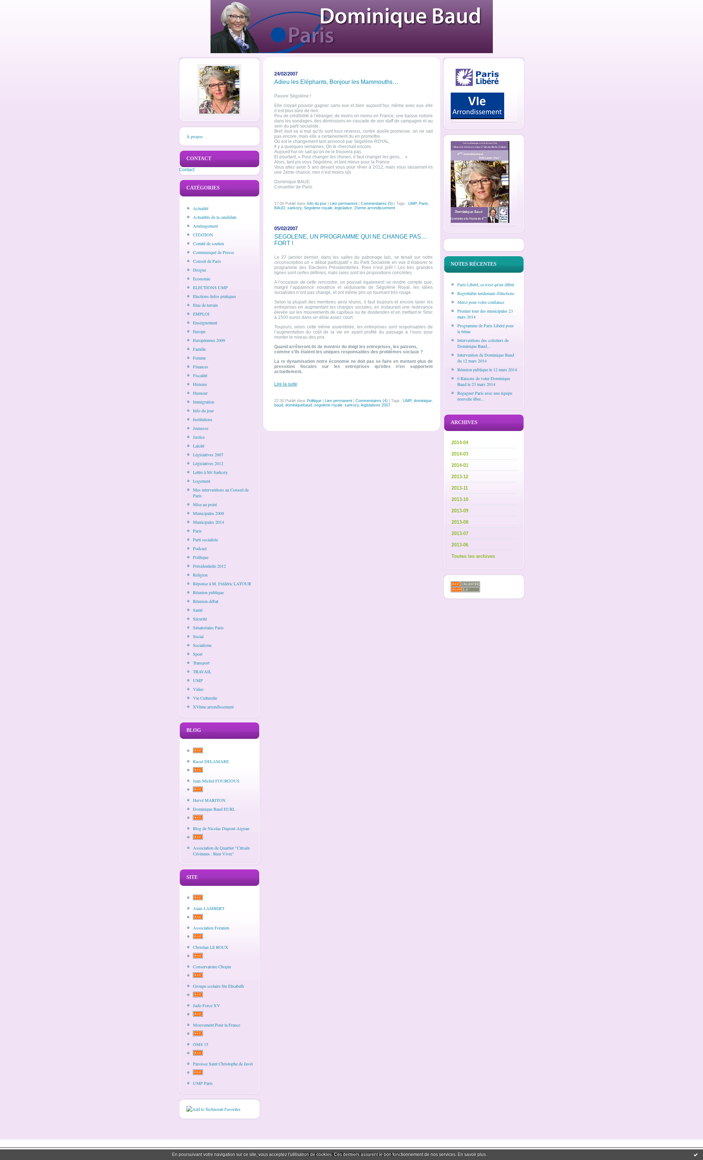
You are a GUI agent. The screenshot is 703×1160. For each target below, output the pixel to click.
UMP (198, 680)
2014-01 (459, 465)
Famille (199, 349)
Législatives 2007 (208, 454)
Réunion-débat (205, 601)
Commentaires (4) (372, 400)
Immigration (203, 402)
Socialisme (202, 645)
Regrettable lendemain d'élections (485, 293)
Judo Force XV (206, 1005)
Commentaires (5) (377, 203)
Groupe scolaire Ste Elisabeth (218, 986)
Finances (200, 366)
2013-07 (459, 533)
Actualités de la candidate (215, 217)
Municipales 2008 (208, 513)
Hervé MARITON (209, 800)
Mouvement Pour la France (216, 1025)
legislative (343, 208)
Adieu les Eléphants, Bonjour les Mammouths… (336, 82)
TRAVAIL (202, 671)
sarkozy (294, 208)
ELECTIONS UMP (210, 287)
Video (198, 689)
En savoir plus (472, 1154)
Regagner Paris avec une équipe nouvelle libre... (484, 396)
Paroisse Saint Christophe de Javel (223, 1064)
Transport (201, 663)
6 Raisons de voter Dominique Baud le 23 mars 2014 (483, 381)
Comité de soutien (208, 243)
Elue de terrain (205, 305)
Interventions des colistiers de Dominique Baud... (483, 343)
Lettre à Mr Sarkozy (210, 472)
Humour (200, 393)
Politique (200, 557)
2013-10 (459, 499)
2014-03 (459, 454)
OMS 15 (200, 1044)
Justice (199, 437)
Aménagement (205, 226)
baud (278, 405)
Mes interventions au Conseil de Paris (221, 492)
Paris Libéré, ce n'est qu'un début (485, 284)
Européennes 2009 (209, 340)
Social (198, 636)
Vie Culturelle (205, 698)
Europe (199, 331)
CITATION (203, 234)
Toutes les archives (473, 556)
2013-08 (459, 522)
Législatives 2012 (208, 463)
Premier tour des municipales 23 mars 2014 (485, 314)
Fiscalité (200, 375)
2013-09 (459, 510)
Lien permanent (343, 203)
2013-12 (459, 476)
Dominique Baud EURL (214, 809)
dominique (423, 400)
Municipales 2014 (208, 522)
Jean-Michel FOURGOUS (216, 781)
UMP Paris (203, 1083)
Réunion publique (208, 592)
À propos (194, 136)
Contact (186, 169)
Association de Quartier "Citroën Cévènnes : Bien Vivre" (221, 851)
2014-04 (459, 442)
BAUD (279, 208)
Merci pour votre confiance (480, 302)
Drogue (199, 270)
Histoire (200, 384)
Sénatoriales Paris (208, 627)
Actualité (200, 208)
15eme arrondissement (374, 208)
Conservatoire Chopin (212, 966)
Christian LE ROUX (210, 947)
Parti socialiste (205, 539)
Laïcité (198, 446)
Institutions (202, 419)
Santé (197, 610)
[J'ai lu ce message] (696, 1154)
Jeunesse (200, 428)
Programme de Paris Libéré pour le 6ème (485, 328)
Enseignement (205, 322)
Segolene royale (318, 208)
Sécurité (200, 619)
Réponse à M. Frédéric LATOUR (222, 583)
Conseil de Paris (207, 261)
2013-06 (459, 545)
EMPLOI (201, 314)
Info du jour (203, 410)
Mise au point (205, 504)
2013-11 (459, 488)
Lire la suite (285, 384)
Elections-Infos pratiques (214, 296)
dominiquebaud (298, 405)
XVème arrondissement (213, 707)
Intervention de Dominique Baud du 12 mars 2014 (485, 358)
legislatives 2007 (375, 405)
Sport (197, 654)
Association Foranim (211, 928)
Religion (200, 575)
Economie (201, 278)
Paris (197, 531)
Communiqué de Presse (213, 252)
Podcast (200, 548)
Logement (201, 481)
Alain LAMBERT (208, 908)
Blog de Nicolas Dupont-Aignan (221, 828)
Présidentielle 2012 (209, 566)
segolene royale (328, 405)
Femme (199, 358)
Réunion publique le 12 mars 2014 (487, 369)
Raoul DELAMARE (211, 761)
